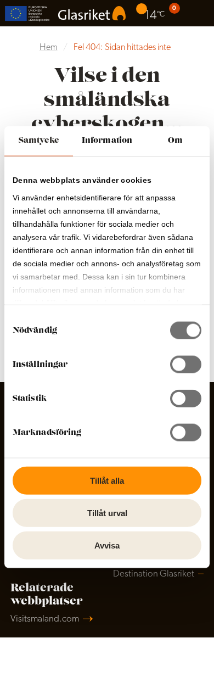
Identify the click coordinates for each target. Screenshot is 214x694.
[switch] (185, 364)
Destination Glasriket (153, 574)
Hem (49, 47)
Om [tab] (175, 141)
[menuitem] (152, 12)
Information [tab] (107, 141)
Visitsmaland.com (44, 619)
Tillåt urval (107, 512)
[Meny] (201, 13)
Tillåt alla (107, 480)
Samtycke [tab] (39, 141)
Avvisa (107, 545)
